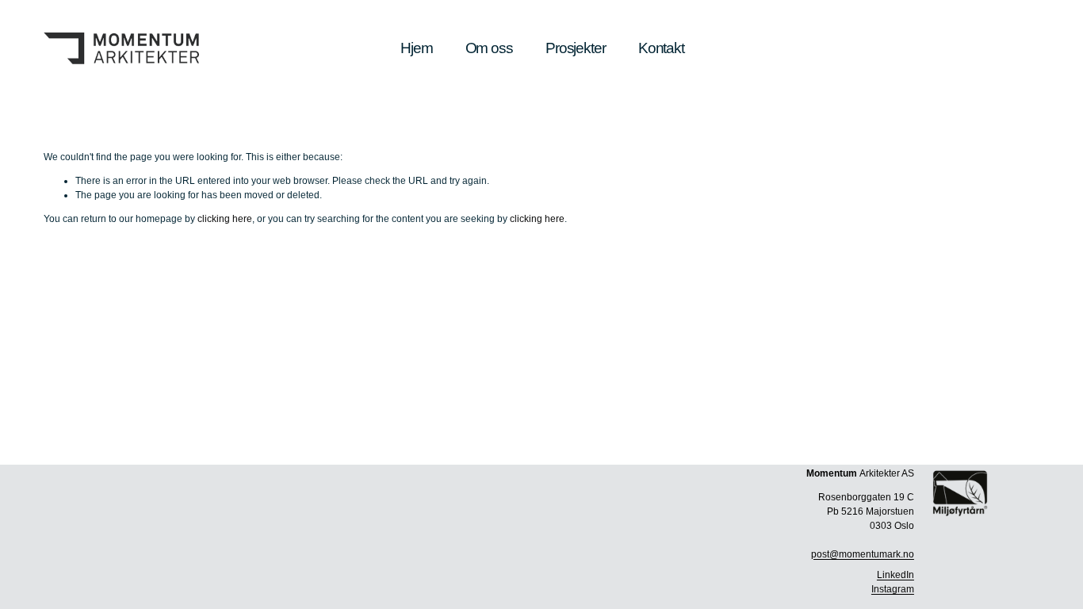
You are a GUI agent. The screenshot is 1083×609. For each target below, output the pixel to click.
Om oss (489, 48)
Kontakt (661, 48)
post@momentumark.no (862, 554)
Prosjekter (575, 48)
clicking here (224, 218)
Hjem (416, 48)
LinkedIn (895, 574)
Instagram (892, 589)
